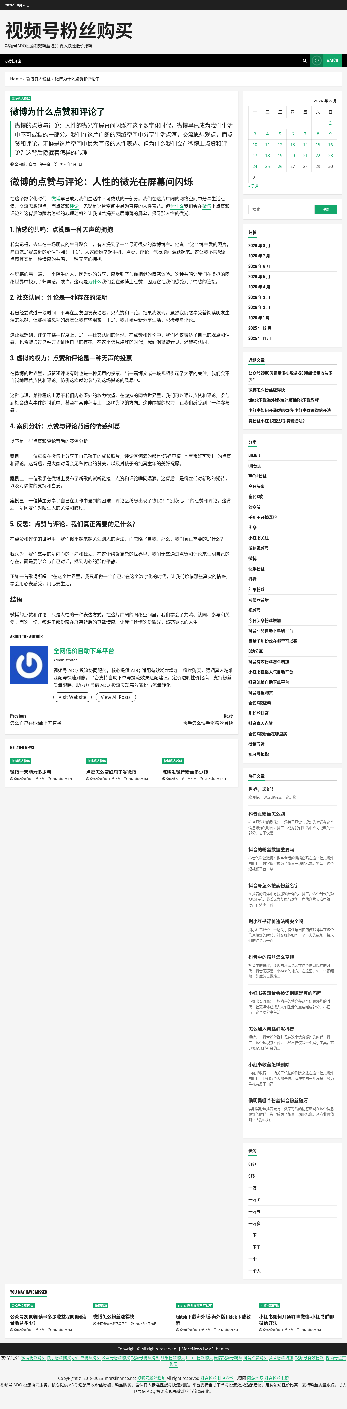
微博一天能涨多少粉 (30, 771)
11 (267, 144)
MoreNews (192, 1349)
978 (251, 1176)
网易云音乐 (258, 599)
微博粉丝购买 (33, 1357)
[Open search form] (305, 61)
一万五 (254, 1211)
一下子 (254, 1247)
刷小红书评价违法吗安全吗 (275, 921)
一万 (252, 1188)
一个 (252, 1259)
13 (292, 144)
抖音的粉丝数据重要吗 (271, 849)
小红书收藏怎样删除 (269, 1064)
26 (280, 166)
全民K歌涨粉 (259, 703)
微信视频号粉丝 (228, 1357)
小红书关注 (258, 538)
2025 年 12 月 (260, 328)
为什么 (177, 206)
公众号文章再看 (22, 1306)
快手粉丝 (256, 569)
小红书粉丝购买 (86, 1357)
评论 (74, 181)
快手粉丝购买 (59, 1357)
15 (318, 144)
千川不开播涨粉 (262, 517)
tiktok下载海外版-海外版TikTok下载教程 (283, 400)
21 (305, 155)
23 (330, 155)
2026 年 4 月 (259, 287)
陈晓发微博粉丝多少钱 (185, 771)
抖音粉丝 (208, 1378)
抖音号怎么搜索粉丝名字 (273, 885)
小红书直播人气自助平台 (270, 672)
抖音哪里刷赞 (260, 692)
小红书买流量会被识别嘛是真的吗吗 (285, 992)
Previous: (35, 719)
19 (280, 155)
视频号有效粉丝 (309, 1357)
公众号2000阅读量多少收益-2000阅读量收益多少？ (48, 1319)
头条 (252, 527)
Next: (208, 719)
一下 (252, 1235)
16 (330, 144)
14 (305, 144)
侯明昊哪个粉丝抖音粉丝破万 (278, 1100)
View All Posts (116, 697)
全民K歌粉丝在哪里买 (267, 734)
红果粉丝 (256, 589)
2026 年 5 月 (259, 276)
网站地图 (255, 1378)
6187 (252, 1164)
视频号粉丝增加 (151, 1378)
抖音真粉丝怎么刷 (266, 813)
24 (255, 166)
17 (255, 155)
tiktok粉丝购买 (199, 1357)
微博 (19, 181)
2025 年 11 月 (259, 338)
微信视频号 (258, 548)
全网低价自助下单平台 (32, 164)
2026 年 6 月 (259, 266)
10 (255, 144)
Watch (332, 60)
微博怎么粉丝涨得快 (266, 389)
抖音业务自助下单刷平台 (270, 630)
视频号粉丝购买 (69, 28)
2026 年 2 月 (259, 307)
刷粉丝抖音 (258, 713)
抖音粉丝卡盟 (276, 1378)
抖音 (252, 579)
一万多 (254, 1223)
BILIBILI (255, 455)
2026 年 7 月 (259, 256)
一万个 (254, 1199)
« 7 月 (253, 186)
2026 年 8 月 (259, 245)
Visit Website (72, 697)
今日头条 (256, 486)
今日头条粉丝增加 (264, 620)
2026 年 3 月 (259, 297)
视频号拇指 (258, 754)
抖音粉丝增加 (281, 1357)
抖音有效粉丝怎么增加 (268, 661)
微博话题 (101, 1306)
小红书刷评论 (270, 1306)
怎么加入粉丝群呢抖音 (271, 1028)
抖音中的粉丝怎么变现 (271, 957)
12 (280, 144)
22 (318, 155)
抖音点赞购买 (255, 1357)
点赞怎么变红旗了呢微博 (111, 771)
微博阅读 (256, 744)
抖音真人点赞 (260, 723)
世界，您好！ (262, 788)
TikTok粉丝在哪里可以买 (195, 1306)
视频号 (254, 610)
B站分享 (255, 651)
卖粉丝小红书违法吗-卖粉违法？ (277, 420)
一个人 (254, 1270)
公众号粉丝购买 (116, 1357)
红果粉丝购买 (173, 1357)
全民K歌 (255, 496)
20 (292, 155)
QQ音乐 (254, 465)
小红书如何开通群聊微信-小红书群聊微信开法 (289, 410)
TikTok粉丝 (257, 476)
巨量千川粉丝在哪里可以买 (272, 641)
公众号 (254, 507)
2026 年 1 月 (259, 318)
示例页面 (13, 60)
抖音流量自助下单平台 (268, 682)
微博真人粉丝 (21, 98)
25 (267, 166)
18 (267, 155)
